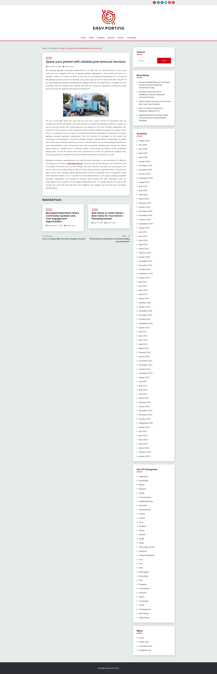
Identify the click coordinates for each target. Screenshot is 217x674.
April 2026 (143, 157)
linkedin (158, 2)
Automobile (143, 480)
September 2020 (146, 423)
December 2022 (145, 311)
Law (141, 559)
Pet (140, 563)
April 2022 (143, 344)
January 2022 (144, 356)
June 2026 (143, 149)
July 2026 (143, 145)
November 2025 (145, 169)
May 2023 (143, 290)
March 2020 (144, 448)
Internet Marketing (146, 555)
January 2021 (144, 406)
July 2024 (143, 232)
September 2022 (146, 323)
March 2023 (144, 298)
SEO (141, 580)
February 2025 (145, 203)
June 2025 (143, 186)
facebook (162, 2)
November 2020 (145, 415)
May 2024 (143, 240)
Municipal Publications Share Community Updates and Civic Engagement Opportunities (62, 217)
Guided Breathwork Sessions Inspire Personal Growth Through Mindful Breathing (153, 118)
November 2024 (145, 215)
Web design (144, 613)
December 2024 (145, 211)
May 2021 (143, 390)
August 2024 (144, 228)
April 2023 (143, 294)
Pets (141, 568)
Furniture (142, 526)
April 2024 (143, 244)
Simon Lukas (69, 66)
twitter (165, 2)
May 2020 (143, 439)
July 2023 (143, 282)
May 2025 (143, 190)
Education (143, 505)
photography (144, 572)
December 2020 (145, 410)
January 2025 (144, 207)
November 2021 (145, 365)
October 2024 (144, 219)
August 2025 (144, 182)
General (49, 57)
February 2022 (145, 352)
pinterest (173, 2)
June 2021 (143, 386)
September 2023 (146, 273)
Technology (131, 37)
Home (83, 37)
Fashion (142, 514)
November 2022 (145, 315)
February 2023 (145, 302)
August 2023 (144, 278)
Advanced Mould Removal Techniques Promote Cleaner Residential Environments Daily (154, 85)
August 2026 (144, 140)
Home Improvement (147, 547)
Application (143, 476)
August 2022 (144, 327)
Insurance (143, 551)
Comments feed (145, 646)
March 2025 (144, 199)
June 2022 (143, 336)
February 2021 (145, 402)
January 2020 (144, 456)
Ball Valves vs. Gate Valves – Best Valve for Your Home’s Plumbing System (108, 215)
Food (141, 522)
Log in (141, 638)
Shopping (100, 37)
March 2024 (144, 248)
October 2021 (144, 369)
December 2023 (145, 261)
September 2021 (146, 373)
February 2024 (145, 253)
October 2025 (144, 174)
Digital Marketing (146, 501)
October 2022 (144, 319)
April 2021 (143, 394)
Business (111, 37)
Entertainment (145, 509)
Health (91, 37)
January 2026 (144, 161)
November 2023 (145, 265)
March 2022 (144, 348)
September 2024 (146, 224)
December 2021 (145, 361)
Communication (145, 497)
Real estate (143, 576)
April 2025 (143, 194)
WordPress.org (145, 650)
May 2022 (143, 340)
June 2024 (143, 236)
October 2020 (144, 419)
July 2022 (143, 331)
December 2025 (145, 165)
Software (143, 592)
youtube (169, 2)
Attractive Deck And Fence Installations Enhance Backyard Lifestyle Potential (151, 94)
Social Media (144, 588)
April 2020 (143, 444)
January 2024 (144, 257)
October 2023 (144, 269)
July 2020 (143, 431)
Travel (141, 605)
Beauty (142, 484)
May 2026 (143, 153)
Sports (141, 597)
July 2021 (143, 381)
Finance (120, 37)
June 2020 (143, 435)
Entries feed (144, 642)
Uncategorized (145, 609)
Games (142, 530)
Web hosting (144, 617)
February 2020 (145, 452)
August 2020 (144, 427)
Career (141, 493)
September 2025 (146, 178)
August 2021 (144, 377)
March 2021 (144, 398)
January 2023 (144, 307)
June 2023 (143, 286)
